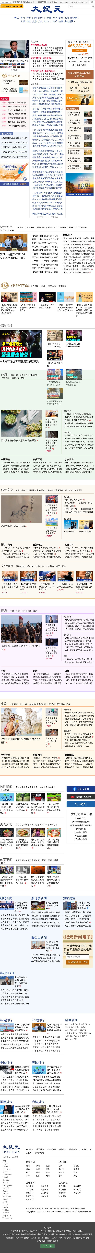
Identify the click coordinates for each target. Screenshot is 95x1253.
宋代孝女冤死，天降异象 (11, 551)
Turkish (5, 1210)
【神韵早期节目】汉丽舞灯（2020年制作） (28, 307)
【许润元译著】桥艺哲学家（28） (22, 880)
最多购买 (35, 286)
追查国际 (9, 1237)
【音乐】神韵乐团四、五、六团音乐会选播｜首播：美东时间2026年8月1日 (84, 310)
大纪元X (83, 804)
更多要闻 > (41, 217)
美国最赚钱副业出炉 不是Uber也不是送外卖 (54, 1070)
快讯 (6, 99)
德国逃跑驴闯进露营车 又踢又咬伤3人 (22, 807)
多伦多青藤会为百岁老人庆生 (52, 905)
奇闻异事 (20, 787)
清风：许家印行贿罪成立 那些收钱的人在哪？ (54, 1027)
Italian (5, 1182)
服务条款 (62, 1149)
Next (26, 52)
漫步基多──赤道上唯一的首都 (45, 758)
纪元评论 (6, 227)
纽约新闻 (8, 133)
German (5, 1180)
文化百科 (59, 490)
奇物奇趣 (30, 787)
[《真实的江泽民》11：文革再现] (14, 49)
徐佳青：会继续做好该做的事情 (46, 916)
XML (48, 217)
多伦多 (75, 1033)
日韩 (29, 611)
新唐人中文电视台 (63, 1231)
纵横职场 (32, 704)
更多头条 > (15, 70)
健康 (61, 21)
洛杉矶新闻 (7, 973)
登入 (91, 2)
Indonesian (7, 1174)
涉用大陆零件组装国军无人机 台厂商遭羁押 (54, 1109)
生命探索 (44, 1186)
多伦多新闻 (39, 898)
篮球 (44, 860)
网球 (18, 860)
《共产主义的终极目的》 (81, 822)
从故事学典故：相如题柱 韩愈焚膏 (74, 168)
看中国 (40, 1237)
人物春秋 (50, 490)
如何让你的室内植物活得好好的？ (78, 737)
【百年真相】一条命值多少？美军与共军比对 (47, 587)
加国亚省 (68, 1033)
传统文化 (74, 108)
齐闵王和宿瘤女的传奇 (74, 500)
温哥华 (81, 1033)
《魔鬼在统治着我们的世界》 (81, 825)
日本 (75, 1036)
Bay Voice (19, 1237)
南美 (71, 1039)
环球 (23, 611)
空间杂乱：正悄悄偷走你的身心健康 (79, 417)
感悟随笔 (51, 227)
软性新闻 (6, 786)
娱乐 (34, 21)
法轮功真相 (81, 65)
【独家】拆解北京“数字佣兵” (76, 922)
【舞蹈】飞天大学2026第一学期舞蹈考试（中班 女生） (65, 307)
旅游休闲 (42, 704)
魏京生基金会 (52, 1241)
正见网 (54, 1237)
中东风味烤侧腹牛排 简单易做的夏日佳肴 (6, 842)
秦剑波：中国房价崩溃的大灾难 (76, 245)
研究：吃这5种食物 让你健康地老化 (79, 725)
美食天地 (6, 824)
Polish (5, 1207)
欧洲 (67, 1039)
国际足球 (26, 860)
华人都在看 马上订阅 (78, 962)
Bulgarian (6, 1215)
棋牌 (56, 860)
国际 (34, 17)
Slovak (5, 1204)
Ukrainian (6, 1196)
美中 (67, 1030)
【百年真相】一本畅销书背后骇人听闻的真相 (84, 587)
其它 (75, 1175)
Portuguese (7, 1185)
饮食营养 (23, 375)
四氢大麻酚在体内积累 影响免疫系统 (18, 440)
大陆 (16, 17)
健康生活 (15, 378)
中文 (4, 1161)
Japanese (6, 1169)
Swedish (6, 1188)
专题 (61, 17)
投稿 (85, 2)
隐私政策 (73, 1149)
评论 (55, 17)
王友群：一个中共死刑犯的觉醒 (46, 1037)
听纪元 (73, 17)
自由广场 (73, 227)
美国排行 (38, 1062)
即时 (49, 17)
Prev (3, 52)
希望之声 (33, 1231)
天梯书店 (24, 1234)
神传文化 (29, 1186)
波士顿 (87, 1024)
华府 (82, 1024)
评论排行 (67, 235)
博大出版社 (41, 1241)
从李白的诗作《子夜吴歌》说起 (77, 551)
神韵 (46, 21)
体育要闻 (6, 859)
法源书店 (32, 1234)
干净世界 (42, 1231)
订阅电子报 (78, 2)
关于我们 (16, 2)
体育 (28, 1175)
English (5, 1163)
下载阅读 (54, 217)
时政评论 (30, 227)
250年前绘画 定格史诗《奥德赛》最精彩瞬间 (74, 115)
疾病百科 (5, 378)
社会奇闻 (5, 790)
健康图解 (14, 375)
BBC (57, 1234)
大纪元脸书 (83, 789)
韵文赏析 (69, 490)
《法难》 (74, 88)
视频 (66, 17)
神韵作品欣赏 (69, 531)
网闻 (48, 1175)
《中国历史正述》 (81, 835)
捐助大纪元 (39, 1152)
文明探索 (31, 490)
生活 (55, 21)
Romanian (6, 1199)
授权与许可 (51, 1149)
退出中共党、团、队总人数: (79, 42)
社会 (38, 1175)
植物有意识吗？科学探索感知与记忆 (79, 439)
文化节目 (7, 566)
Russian (5, 1193)
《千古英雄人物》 (81, 839)
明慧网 (47, 1237)
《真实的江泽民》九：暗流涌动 (14, 1080)
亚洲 (75, 1039)
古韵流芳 (30, 566)
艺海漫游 (78, 490)
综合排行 (6, 1020)
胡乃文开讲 (61, 566)
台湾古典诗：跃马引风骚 (13, 526)
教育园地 (29, 1196)
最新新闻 (30, 1162)
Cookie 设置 (47, 1246)
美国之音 (51, 1231)
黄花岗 (27, 1237)
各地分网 (69, 21)
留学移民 (61, 704)
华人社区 (63, 1162)
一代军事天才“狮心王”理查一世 (45, 548)
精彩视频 (6, 325)
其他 (3, 863)
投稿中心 (83, 1149)
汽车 (68, 704)
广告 (71, 2)
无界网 (79, 1237)
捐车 (62, 2)
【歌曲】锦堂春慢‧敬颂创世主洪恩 (51, 530)
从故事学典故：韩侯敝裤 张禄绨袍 (47, 551)
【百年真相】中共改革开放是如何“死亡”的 (10, 587)
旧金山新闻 (39, 937)
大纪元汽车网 (69, 1237)
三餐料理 (33, 824)
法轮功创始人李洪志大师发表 (79, 74)
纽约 (67, 1024)
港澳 (48, 1169)
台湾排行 (38, 1102)
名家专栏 (83, 227)
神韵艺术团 (15, 1231)
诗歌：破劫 (69, 506)
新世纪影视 (87, 1234)
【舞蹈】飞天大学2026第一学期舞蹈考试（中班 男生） (9, 91)
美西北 (73, 1027)
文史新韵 (50, 566)
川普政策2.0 (48, 58)
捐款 (66, 2)
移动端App (27, 2)
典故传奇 (44, 1196)
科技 (28, 21)
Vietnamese (7, 1218)
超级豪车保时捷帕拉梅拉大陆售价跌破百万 (22, 1070)
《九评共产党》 (72, 58)
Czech (4, 1202)
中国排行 (6, 1062)
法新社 (51, 1234)
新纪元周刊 (42, 1234)
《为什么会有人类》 (79, 91)
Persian (5, 1212)
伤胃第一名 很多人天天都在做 (76, 420)
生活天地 (63, 1182)
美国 (22, 17)
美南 (78, 1027)
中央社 (63, 1234)
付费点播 (52, 286)
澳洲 (79, 1036)
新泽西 (67, 1027)
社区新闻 (71, 1020)
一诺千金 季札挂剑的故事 (43, 554)
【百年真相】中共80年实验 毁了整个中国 (28, 587)
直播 (23, 378)
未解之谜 (40, 566)
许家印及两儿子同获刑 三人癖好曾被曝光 (22, 1027)
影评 (35, 611)
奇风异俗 (50, 787)
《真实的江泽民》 (81, 832)
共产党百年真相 (7, 230)
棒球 (50, 860)
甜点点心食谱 (21, 824)
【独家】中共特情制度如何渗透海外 (83, 905)
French (5, 1177)
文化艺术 (30, 1182)
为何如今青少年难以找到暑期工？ (77, 269)
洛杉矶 (77, 1024)
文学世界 (44, 1189)
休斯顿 (76, 1030)
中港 (12, 611)
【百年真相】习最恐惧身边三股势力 (65, 585)
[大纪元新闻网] (47, 10)
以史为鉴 (41, 227)
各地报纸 (29, 1149)
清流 (60, 1237)
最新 (43, 286)
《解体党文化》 (80, 829)
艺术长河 (29, 1199)
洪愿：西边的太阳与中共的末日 (76, 272)
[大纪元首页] (11, 1152)
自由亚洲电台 (77, 1231)
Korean (5, 1171)
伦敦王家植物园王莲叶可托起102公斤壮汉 (54, 807)
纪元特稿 (19, 227)
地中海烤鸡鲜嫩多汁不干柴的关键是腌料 (37, 842)
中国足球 (36, 860)
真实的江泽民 (50, 71)
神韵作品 (25, 1231)
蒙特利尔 (87, 1033)
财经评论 (62, 227)
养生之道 (54, 824)
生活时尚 (14, 704)
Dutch (5, 1191)
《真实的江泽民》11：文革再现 (15, 61)
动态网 (86, 1237)
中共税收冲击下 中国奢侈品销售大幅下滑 (22, 1109)
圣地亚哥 (83, 1030)
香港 (28, 17)
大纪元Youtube (83, 796)
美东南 (83, 1027)
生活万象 (23, 704)
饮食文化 (44, 824)
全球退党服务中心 (74, 1234)
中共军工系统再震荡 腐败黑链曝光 (19, 361)
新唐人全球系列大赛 (11, 1234)
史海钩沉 (40, 490)
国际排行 (6, 1102)
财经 (23, 21)
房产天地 (51, 704)
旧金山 (72, 1024)
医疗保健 (62, 1189)
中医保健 (33, 375)
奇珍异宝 (40, 787)
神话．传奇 (20, 490)
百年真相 (20, 566)
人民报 (33, 1237)
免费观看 (62, 286)
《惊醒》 (85, 88)
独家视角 (69, 898)
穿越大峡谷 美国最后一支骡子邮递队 (79, 512)
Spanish (5, 1166)
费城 (71, 1030)
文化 (40, 21)
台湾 (40, 17)
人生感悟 (29, 1189)
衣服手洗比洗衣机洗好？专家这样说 (51, 720)
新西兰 (84, 1036)
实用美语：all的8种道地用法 (51, 741)
